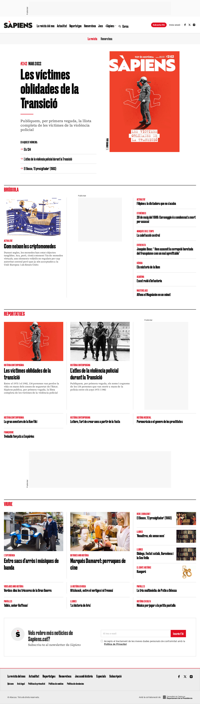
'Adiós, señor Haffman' (16, 605)
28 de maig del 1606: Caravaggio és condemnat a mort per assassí (166, 219)
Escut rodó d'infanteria (149, 280)
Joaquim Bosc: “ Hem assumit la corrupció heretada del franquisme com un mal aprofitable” (165, 251)
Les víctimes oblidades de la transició (27, 373)
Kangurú (141, 571)
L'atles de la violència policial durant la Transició (48, 158)
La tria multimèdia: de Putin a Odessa (157, 590)
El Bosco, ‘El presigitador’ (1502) (40, 168)
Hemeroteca (90, 26)
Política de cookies (56, 683)
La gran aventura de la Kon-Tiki (20, 421)
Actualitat (62, 26)
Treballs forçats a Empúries (19, 436)
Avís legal (21, 683)
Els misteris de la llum (148, 266)
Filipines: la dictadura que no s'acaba (156, 203)
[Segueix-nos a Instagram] (194, 24)
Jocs (100, 26)
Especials (101, 676)
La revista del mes (46, 26)
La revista (92, 38)
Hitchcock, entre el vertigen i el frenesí (91, 590)
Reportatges (75, 26)
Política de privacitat (36, 683)
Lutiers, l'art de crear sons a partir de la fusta (95, 421)
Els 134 (27, 149)
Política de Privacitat (115, 644)
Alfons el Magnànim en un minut (154, 294)
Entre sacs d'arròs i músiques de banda (31, 563)
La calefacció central (148, 235)
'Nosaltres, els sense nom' (150, 535)
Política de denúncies (75, 683)
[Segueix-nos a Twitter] (190, 25)
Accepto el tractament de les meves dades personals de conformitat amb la (144, 643)
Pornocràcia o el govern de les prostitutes (160, 421)
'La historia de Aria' (80, 605)
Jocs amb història (84, 676)
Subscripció (115, 676)
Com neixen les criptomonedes (30, 246)
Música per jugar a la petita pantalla (156, 605)
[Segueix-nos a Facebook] (185, 24)
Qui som (10, 683)
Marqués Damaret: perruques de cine (97, 563)
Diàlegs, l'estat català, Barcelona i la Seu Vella (155, 555)
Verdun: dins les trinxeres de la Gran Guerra (28, 590)
